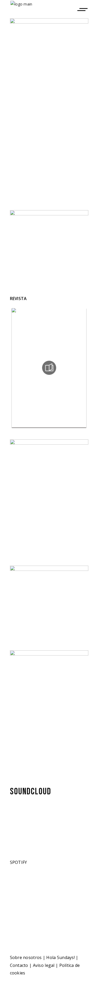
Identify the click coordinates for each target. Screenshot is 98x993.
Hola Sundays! (60, 957)
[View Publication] (49, 368)
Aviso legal (44, 965)
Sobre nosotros (26, 957)
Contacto (19, 965)
